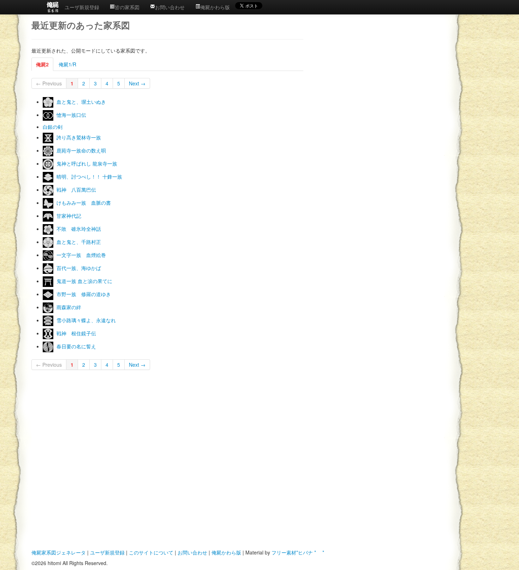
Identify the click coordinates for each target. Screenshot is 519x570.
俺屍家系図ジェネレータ (58, 552)
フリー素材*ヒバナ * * (298, 552)
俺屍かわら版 (215, 7)
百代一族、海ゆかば (78, 267)
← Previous (49, 83)
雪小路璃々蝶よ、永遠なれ (86, 320)
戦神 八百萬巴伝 (76, 189)
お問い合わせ (170, 7)
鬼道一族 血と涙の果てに (84, 280)
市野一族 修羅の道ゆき (83, 294)
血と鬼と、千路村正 (78, 241)
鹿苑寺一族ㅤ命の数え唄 (81, 150)
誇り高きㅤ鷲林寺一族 (78, 137)
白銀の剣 (52, 126)
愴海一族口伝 (71, 114)
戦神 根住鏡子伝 (76, 333)
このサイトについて (151, 552)
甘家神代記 (68, 215)
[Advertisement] (373, 71)
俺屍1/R (67, 64)
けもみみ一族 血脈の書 (83, 202)
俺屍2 (42, 64)
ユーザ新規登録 (82, 7)
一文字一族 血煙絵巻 (81, 254)
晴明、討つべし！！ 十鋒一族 (89, 176)
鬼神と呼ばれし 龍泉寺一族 (86, 163)
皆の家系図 (127, 7)
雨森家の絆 (68, 307)
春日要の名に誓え (76, 346)
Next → (137, 83)
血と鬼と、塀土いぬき (81, 101)
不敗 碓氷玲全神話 (78, 228)
